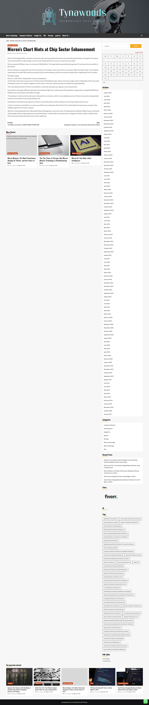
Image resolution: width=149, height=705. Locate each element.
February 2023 (108, 234)
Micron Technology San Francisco (114, 609)
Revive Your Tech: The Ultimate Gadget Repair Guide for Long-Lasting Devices (122, 466)
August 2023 (107, 213)
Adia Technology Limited (111, 522)
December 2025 (108, 120)
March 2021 (107, 314)
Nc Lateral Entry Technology (132, 613)
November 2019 (108, 369)
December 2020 (108, 324)
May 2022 (107, 265)
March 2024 (107, 189)
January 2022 (108, 279)
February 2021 (108, 317)
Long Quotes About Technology (131, 606)
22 (134, 71)
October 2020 (108, 331)
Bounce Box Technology (111, 540)
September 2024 (109, 172)
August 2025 (107, 134)
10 (105, 67)
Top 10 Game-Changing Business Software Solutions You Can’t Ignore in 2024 (122, 481)
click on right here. (40, 116)
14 (128, 67)
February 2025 (108, 155)
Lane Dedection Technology (112, 606)
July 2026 (107, 96)
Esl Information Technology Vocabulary (116, 580)
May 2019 (107, 390)
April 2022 (107, 269)
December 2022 (108, 241)
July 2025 (107, 137)
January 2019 (108, 404)
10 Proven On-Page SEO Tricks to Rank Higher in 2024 (119, 476)
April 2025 (107, 148)
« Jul (104, 82)
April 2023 (107, 227)
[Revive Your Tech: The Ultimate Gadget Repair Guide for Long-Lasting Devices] (47, 677)
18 (111, 71)
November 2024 (108, 165)
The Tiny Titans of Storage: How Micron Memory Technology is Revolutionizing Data (54, 160)
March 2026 (107, 110)
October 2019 (108, 372)
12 (117, 67)
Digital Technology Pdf (124, 562)
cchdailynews (106, 661)
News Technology (11, 35)
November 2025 (108, 124)
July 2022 (107, 258)
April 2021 (107, 310)
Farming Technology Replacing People (115, 584)
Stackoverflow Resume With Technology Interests (118, 624)
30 (140, 75)
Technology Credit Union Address (113, 638)
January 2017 (108, 414)
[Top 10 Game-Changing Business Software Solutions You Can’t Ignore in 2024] (130, 677)
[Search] (142, 35)
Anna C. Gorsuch (13, 53)
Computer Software (25, 35)
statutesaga (106, 658)
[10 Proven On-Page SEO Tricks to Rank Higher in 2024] (102, 677)
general (57, 35)
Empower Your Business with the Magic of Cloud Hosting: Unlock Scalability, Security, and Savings (121, 461)
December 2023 (108, 200)
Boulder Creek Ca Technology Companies (115, 537)
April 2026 (107, 106)
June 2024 (107, 179)
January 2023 (108, 238)
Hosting (50, 35)
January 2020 (108, 362)
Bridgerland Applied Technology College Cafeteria (119, 544)
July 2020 (107, 341)
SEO (44, 35)
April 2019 (107, 393)
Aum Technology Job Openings (112, 526)
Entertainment (108, 428)
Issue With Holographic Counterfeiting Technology (119, 595)
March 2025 (107, 151)
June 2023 (107, 220)
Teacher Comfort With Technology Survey (116, 631)
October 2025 (108, 127)
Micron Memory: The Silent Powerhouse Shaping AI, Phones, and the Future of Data (22, 160)
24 (105, 75)
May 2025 (107, 144)
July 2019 (107, 383)
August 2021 (107, 296)
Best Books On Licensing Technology (114, 529)
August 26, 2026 (85, 163)
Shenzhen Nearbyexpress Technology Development (118, 620)
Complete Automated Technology (113, 555)
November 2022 (108, 245)
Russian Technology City (131, 616)
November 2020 (108, 328)
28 (128, 75)
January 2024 (108, 196)
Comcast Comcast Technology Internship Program (118, 551)
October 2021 (108, 290)
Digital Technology (109, 562)
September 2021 (109, 293)
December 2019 (108, 366)
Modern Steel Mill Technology (112, 613)
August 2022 (107, 255)
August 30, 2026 (21, 165)
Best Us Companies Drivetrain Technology (116, 533)
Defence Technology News (133, 555)
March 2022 (107, 272)
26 (117, 75)
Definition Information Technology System (116, 558)
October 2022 (108, 248)
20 (123, 71)
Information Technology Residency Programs (117, 591)
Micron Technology (12, 45)
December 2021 (108, 283)
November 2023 (108, 203)
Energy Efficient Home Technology (114, 573)
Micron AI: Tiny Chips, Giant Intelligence (81, 159)
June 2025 (107, 141)
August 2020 (107, 338)
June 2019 (107, 386)
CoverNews (75, 702)
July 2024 (107, 175)
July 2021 (107, 300)
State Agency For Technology (112, 627)
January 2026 (108, 117)
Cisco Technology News (110, 547)
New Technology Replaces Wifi (112, 616)
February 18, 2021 (23, 53)
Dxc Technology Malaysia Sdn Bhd (113, 566)
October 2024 (108, 169)
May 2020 (107, 348)
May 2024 (107, 182)
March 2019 (107, 397)
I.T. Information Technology (112, 587)
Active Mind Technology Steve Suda (130, 518)
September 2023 (109, 210)
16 (140, 67)
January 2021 (108, 321)
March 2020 (107, 355)
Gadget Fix (37, 35)
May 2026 (107, 103)
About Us (65, 35)
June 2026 (107, 99)
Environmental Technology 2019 (113, 577)
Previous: (23, 124)
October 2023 (108, 207)
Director (136, 562)
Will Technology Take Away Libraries (114, 649)
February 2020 (108, 359)
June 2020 (107, 345)
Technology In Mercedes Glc (112, 642)
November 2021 (108, 286)
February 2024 (108, 193)
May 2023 (107, 224)
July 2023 (107, 217)
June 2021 (107, 303)
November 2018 (108, 407)
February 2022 (108, 276)
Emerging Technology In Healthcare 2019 (115, 569)
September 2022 (109, 252)
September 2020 (109, 334)
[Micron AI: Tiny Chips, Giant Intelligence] (85, 145)
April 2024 (107, 186)
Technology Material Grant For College (115, 645)
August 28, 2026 (53, 165)
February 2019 (108, 400)
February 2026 (108, 113)
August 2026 (107, 93)
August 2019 (107, 379)
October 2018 (108, 411)
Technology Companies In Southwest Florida (117, 635)
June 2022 (107, 262)
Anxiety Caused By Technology (129, 522)
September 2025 (109, 131)
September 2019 (109, 376)
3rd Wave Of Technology (111, 518)
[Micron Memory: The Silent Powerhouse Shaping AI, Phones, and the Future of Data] (21, 145)
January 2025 (108, 158)
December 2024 (108, 162)
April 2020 (107, 352)
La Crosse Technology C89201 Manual (114, 602)
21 (128, 71)
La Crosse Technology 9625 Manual (114, 598)
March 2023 (107, 231)
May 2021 (107, 307)
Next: (82, 124)
